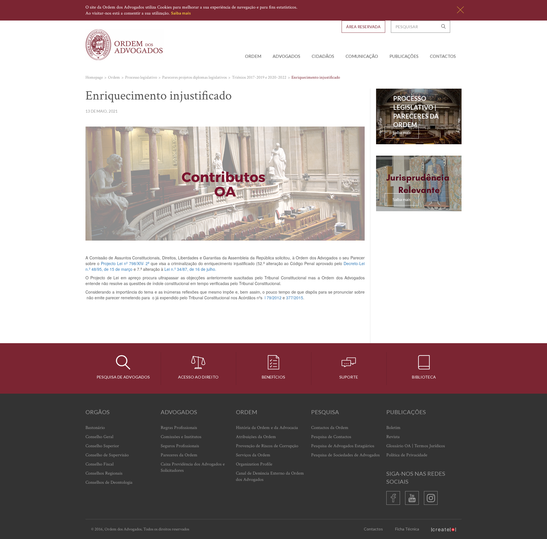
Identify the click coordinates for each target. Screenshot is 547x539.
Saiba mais (181, 13)
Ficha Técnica (407, 528)
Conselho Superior (102, 446)
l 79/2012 (273, 297)
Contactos (443, 56)
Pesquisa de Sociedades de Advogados (345, 455)
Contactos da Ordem (329, 428)
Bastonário (95, 428)
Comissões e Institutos (181, 437)
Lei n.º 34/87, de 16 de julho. (190, 269)
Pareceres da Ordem (179, 455)
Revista (393, 437)
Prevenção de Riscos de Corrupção (267, 446)
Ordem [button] (253, 56)
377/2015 (294, 297)
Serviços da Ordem (253, 455)
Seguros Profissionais (180, 446)
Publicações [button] (404, 56)
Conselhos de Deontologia (108, 482)
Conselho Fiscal (99, 464)
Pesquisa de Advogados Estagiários (342, 446)
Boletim (393, 428)
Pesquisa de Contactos (331, 437)
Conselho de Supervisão (107, 455)
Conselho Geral (99, 437)
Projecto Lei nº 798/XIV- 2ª (125, 263)
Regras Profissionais (179, 428)
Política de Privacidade (406, 455)
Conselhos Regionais (104, 473)
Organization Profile (254, 464)
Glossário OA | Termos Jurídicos (415, 446)
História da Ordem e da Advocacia (267, 428)
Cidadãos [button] (323, 56)
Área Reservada (363, 26)
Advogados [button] (286, 56)
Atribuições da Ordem (256, 437)
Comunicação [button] (362, 56)
